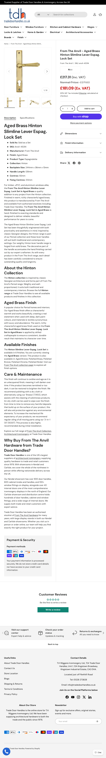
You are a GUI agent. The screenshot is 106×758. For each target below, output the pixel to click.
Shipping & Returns (13, 683)
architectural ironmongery (28, 458)
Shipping (82, 93)
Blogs (6, 678)
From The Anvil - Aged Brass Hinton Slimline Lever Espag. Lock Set (26, 44)
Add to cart (89, 108)
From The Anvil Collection (39, 431)
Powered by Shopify (32, 749)
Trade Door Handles (17, 749)
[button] (100, 14)
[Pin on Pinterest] (79, 163)
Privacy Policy (10, 694)
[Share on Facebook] (74, 163)
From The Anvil (66, 63)
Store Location (11, 673)
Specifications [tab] (27, 117)
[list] (28, 71)
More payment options (81, 123)
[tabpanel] (28, 326)
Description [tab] (10, 117)
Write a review (53, 609)
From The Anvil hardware (26, 515)
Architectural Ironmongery (16, 434)
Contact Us (9, 668)
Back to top (53, 644)
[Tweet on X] (68, 163)
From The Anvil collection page (18, 365)
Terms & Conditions (13, 689)
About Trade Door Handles (16, 663)
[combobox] (60, 14)
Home (6, 44)
